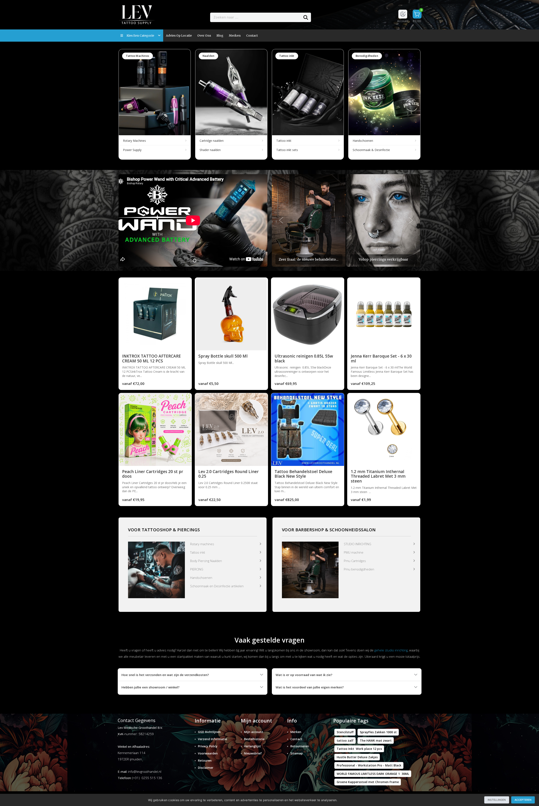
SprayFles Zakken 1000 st (378, 732)
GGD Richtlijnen (209, 732)
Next (411, 220)
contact (252, 35)
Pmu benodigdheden (359, 569)
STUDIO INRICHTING (357, 544)
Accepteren (523, 799)
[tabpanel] (193, 220)
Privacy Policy (207, 746)
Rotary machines (202, 544)
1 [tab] (194, 260)
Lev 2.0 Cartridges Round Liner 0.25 (228, 474)
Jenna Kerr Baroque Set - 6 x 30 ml (381, 358)
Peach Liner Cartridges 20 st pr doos (152, 474)
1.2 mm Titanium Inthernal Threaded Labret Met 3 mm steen (378, 476)
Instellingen (497, 799)
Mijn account (253, 732)
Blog (219, 35)
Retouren (205, 760)
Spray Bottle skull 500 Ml (223, 356)
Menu (326, 17)
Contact (296, 739)
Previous (281, 220)
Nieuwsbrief (253, 753)
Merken (235, 35)
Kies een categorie (141, 35)
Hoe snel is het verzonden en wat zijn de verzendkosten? (165, 675)
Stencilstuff (345, 732)
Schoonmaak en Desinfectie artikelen (217, 586)
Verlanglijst (252, 746)
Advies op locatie (179, 35)
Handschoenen (201, 577)
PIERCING (196, 569)
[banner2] (310, 569)
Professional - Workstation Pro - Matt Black (369, 765)
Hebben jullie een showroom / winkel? (150, 687)
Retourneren (299, 746)
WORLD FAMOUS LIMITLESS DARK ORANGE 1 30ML (373, 774)
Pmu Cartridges (355, 561)
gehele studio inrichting (391, 650)
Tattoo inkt (197, 552)
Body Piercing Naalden (206, 561)
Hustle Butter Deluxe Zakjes (357, 757)
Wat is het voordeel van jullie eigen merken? (310, 687)
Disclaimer (205, 768)
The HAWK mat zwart (376, 740)
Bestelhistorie (254, 739)
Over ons (204, 35)
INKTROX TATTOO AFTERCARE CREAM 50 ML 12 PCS (151, 358)
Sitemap (296, 753)
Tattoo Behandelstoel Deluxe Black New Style (303, 474)
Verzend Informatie (212, 739)
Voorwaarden (208, 753)
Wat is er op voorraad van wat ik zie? (304, 675)
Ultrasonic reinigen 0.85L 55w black (304, 358)
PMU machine (353, 552)
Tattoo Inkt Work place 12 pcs (359, 749)
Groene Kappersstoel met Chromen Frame (368, 782)
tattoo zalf (345, 740)
